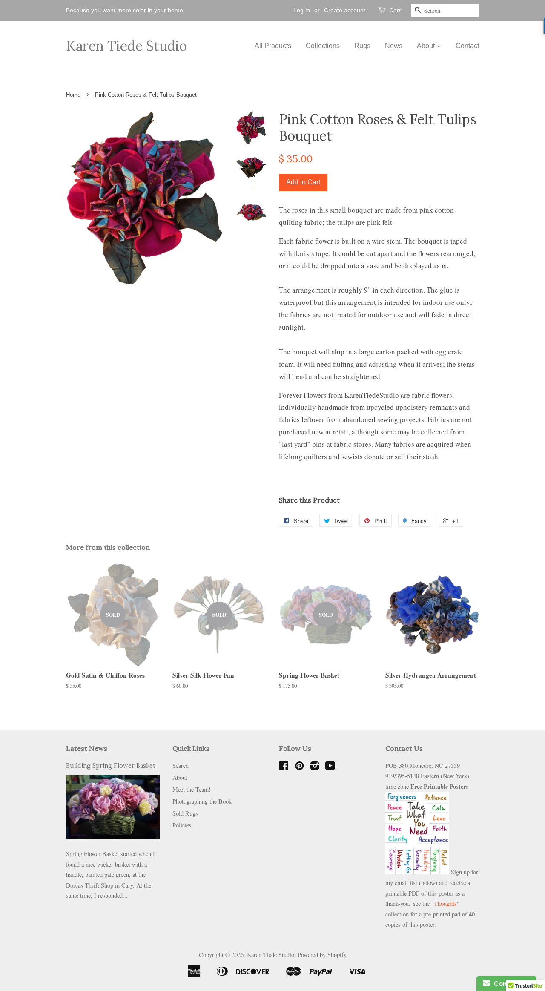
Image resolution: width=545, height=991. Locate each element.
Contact (467, 45)
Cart (395, 10)
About (426, 45)
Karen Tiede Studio (126, 46)
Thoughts (445, 903)
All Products (273, 45)
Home (73, 95)
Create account (344, 10)
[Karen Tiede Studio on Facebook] (284, 767)
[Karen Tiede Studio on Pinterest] (299, 767)
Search (180, 765)
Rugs (362, 45)
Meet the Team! (191, 789)
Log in (301, 10)
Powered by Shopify (322, 955)
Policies (182, 825)
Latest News (86, 748)
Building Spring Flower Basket (110, 765)
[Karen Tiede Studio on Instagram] (314, 767)
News (393, 45)
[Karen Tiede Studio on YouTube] (330, 767)
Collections (323, 45)
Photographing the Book (202, 801)
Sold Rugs (185, 813)
